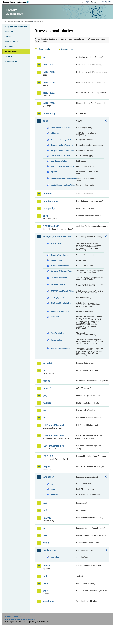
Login (87, 2)
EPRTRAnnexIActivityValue (62, 291)
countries (55, 557)
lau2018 (47, 518)
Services (9, 56)
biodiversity (49, 113)
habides (47, 403)
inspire (46, 466)
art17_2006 (49, 82)
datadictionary (50, 201)
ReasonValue (56, 340)
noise (46, 543)
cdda (45, 121)
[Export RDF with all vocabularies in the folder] (106, 121)
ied (44, 417)
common (47, 193)
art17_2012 (49, 93)
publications (49, 550)
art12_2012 (49, 64)
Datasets (9, 32)
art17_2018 (49, 103)
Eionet (16, 21)
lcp (44, 528)
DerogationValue (58, 284)
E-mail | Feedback (13, 617)
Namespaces (11, 61)
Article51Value (57, 243)
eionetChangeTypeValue (61, 156)
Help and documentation (16, 27)
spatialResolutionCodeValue (63, 185)
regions (54, 172)
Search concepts (67, 49)
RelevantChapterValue (60, 348)
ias (44, 410)
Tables (8, 36)
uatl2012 (54, 494)
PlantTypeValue (57, 333)
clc (52, 484)
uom (45, 583)
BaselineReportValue (60, 255)
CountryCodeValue (59, 278)
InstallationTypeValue (60, 311)
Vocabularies (11, 51)
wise (45, 591)
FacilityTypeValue (58, 298)
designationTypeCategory (62, 145)
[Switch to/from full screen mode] (95, 2)
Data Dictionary (26, 21)
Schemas (9, 46)
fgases (46, 381)
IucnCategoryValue (59, 161)
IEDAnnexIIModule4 (53, 446)
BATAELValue (56, 260)
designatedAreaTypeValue (62, 140)
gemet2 (47, 388)
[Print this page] (92, 2)
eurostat (47, 363)
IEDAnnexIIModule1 (53, 425)
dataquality (49, 208)
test (45, 576)
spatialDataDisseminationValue (63, 178)
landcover (48, 477)
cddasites (55, 133)
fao (44, 370)
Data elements (11, 41)
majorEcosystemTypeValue (62, 166)
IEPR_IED (48, 456)
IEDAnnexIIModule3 (53, 435)
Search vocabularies (46, 49)
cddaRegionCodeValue (60, 128)
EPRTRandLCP (51, 226)
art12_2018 (49, 72)
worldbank (48, 601)
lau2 (45, 510)
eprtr (45, 216)
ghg (45, 395)
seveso (47, 565)
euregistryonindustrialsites (57, 236)
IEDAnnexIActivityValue (61, 303)
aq (44, 57)
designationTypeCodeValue (62, 150)
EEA (16, 2)
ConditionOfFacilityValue (61, 271)
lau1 (45, 503)
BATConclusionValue (60, 266)
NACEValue (55, 317)
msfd (45, 535)
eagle (53, 489)
